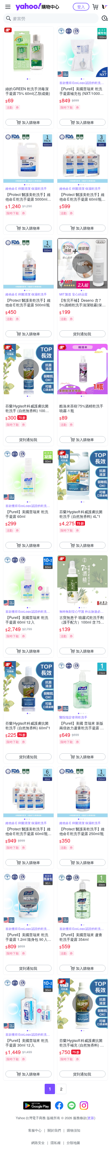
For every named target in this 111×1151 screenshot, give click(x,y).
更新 (91, 1117)
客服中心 (35, 1130)
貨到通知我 (82, 333)
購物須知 (73, 1130)
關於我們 (54, 1130)
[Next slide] (50, 52)
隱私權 (56, 1142)
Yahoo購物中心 (37, 6)
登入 (81, 6)
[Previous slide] (6, 52)
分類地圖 (73, 1142)
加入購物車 (31, 122)
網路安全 (38, 1142)
